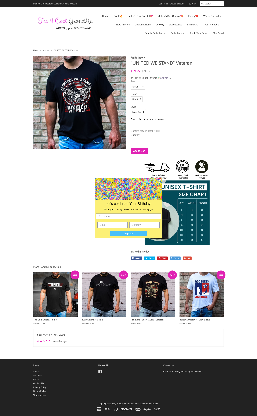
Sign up (128, 233)
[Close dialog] (159, 180)
